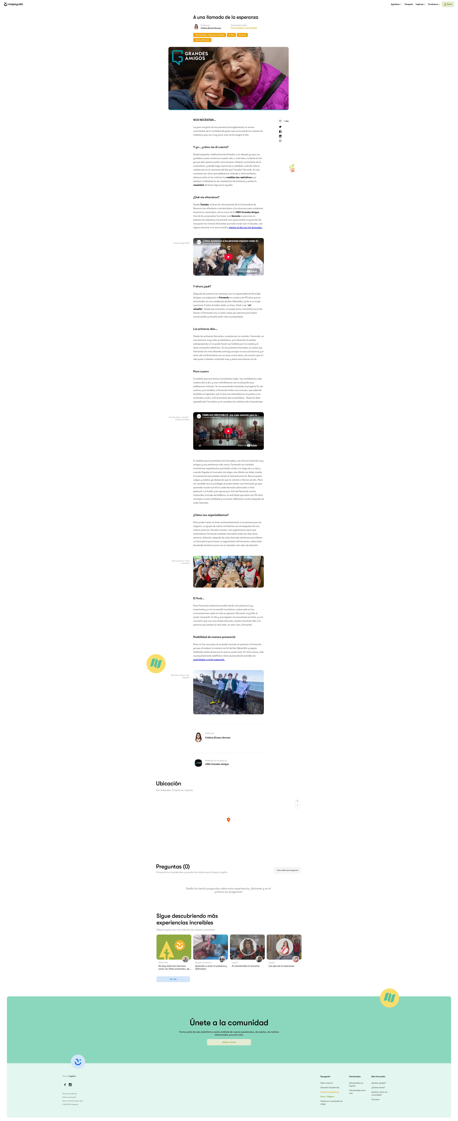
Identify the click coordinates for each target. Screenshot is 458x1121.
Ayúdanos (395, 4)
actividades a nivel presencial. (209, 659)
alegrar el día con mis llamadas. (245, 227)
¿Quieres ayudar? (378, 1083)
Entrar (323, 1097)
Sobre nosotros (326, 1083)
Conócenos (433, 4)
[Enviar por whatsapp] (280, 140)
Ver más (173, 979)
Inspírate (419, 4)
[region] (228, 823)
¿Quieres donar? (378, 1088)
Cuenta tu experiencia (329, 1092)
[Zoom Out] (297, 805)
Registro (330, 1097)
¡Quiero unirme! (229, 1042)
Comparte (408, 4)
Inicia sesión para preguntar (287, 870)
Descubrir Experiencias (329, 1088)
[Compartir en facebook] (280, 131)
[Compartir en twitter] (280, 127)
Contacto (375, 1099)
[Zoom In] (297, 801)
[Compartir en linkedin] (280, 136)
